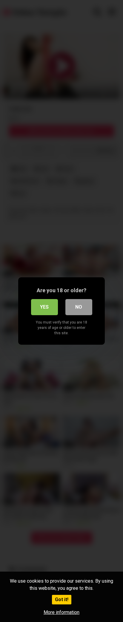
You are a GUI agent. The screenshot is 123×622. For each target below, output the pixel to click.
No (78, 307)
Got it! (61, 599)
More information (61, 612)
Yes (44, 307)
